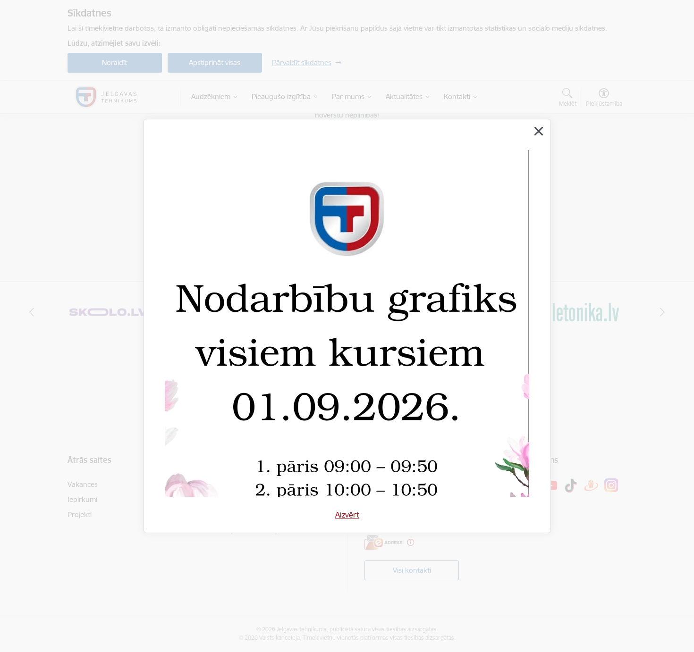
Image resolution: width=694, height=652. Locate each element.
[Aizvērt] (538, 131)
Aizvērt (347, 514)
